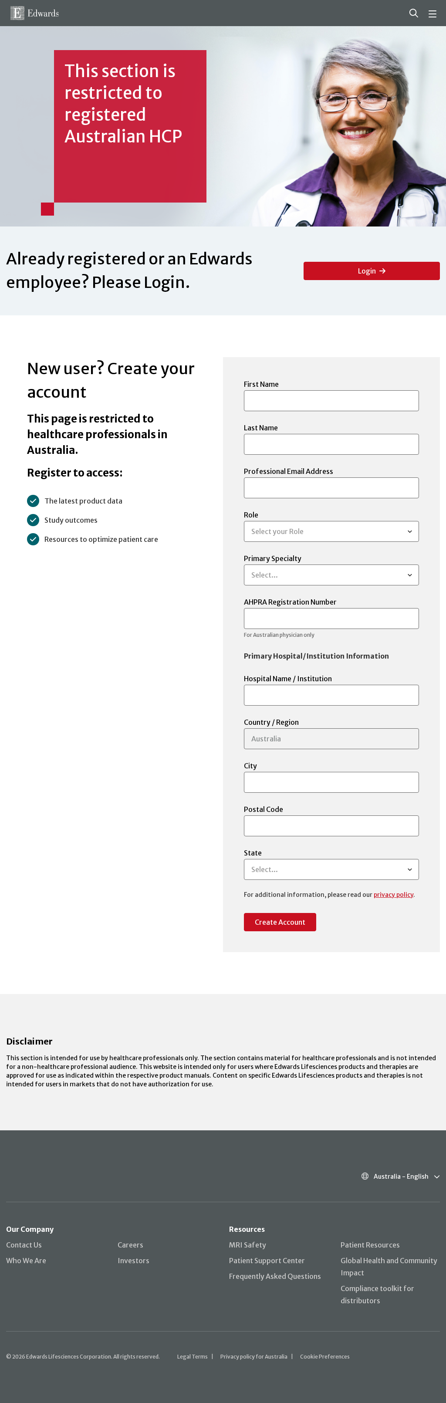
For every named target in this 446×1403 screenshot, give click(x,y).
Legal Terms (192, 1356)
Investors (133, 1260)
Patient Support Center (267, 1260)
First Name (261, 384)
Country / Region (271, 722)
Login (367, 271)
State (261, 861)
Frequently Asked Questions (275, 1276)
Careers (130, 1245)
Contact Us (24, 1245)
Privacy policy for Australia (253, 1356)
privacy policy (393, 895)
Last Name (261, 427)
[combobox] (252, 531)
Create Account (280, 922)
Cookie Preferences (325, 1356)
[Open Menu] (434, 13)
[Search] (413, 13)
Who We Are (26, 1260)
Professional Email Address (288, 471)
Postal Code (263, 809)
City (250, 765)
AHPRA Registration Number (290, 618)
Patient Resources (370, 1245)
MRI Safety (247, 1245)
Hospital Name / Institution (288, 678)
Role (274, 523)
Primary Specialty (272, 566)
